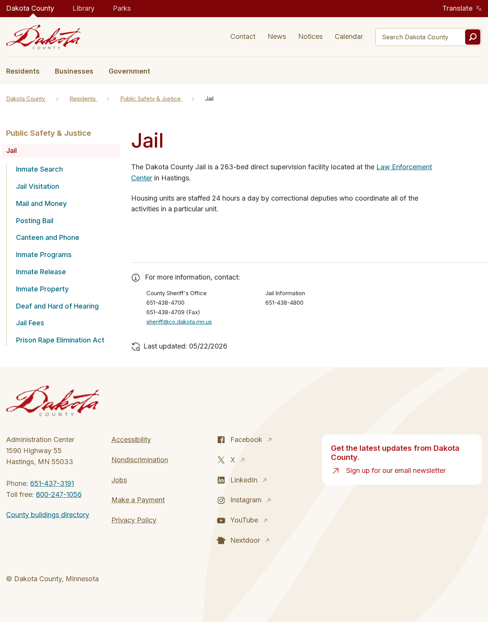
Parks (122, 8)
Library (83, 8)
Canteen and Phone (47, 237)
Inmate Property (42, 289)
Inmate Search (39, 169)
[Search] (472, 37)
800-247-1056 (59, 494)
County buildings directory (47, 515)
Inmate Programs (44, 255)
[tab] (26, 70)
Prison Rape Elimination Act (60, 340)
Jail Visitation (37, 186)
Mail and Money (41, 203)
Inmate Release (41, 272)
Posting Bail (34, 221)
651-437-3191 (52, 483)
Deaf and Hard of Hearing (57, 306)
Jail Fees (30, 323)
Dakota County (30, 8)
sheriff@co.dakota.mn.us (179, 321)
